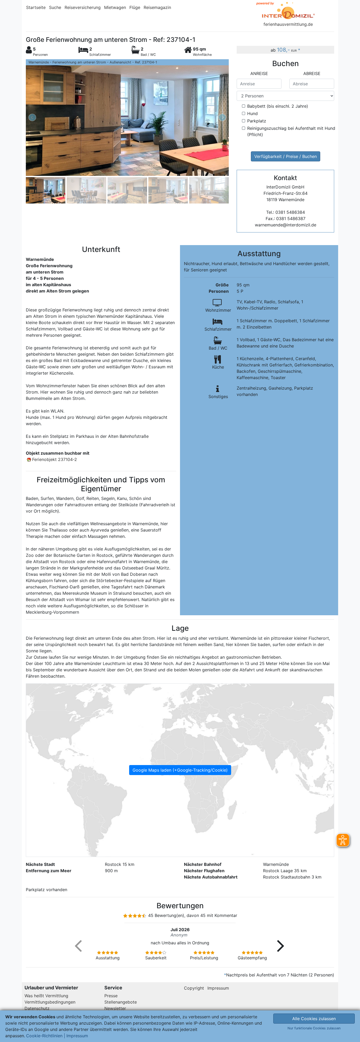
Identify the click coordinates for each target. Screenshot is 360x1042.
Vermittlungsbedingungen (50, 1002)
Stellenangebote (120, 1002)
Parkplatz (256, 120)
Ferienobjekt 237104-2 (54, 459)
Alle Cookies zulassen (314, 1018)
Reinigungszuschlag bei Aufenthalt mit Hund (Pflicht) (291, 131)
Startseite (36, 7)
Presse (111, 995)
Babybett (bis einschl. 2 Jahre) (277, 106)
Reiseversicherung (83, 7)
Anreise (259, 73)
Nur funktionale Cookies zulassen (314, 1028)
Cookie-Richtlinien (44, 1035)
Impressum (218, 988)
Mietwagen (115, 7)
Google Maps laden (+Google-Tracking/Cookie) (180, 770)
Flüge (134, 7)
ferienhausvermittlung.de (288, 24)
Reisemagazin (157, 7)
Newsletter (115, 1008)
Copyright (194, 988)
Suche (55, 7)
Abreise (311, 73)
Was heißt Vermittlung (46, 995)
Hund (252, 113)
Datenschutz (37, 1008)
